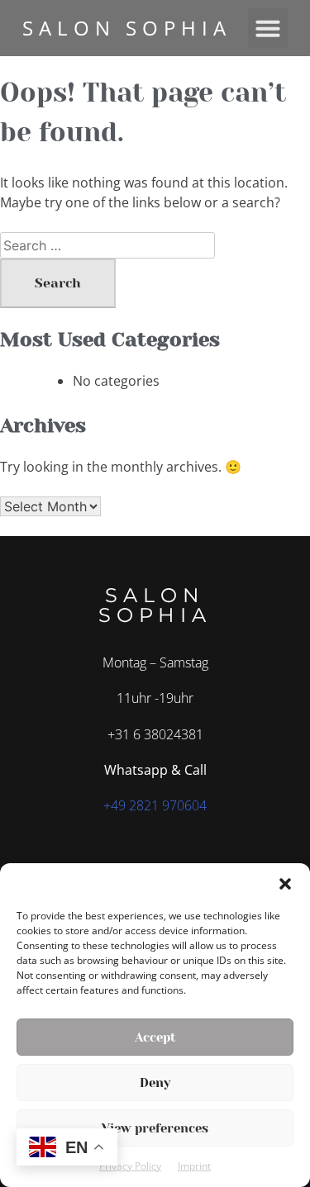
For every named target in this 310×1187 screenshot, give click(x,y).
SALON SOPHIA (126, 27)
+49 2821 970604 (155, 805)
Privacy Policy (130, 1166)
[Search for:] (107, 245)
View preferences (155, 1128)
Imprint (194, 1166)
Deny (155, 1082)
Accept (155, 1037)
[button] (285, 884)
